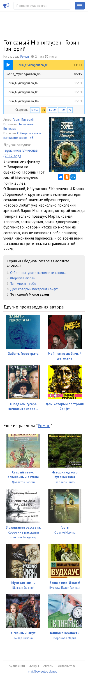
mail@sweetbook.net (42, 671)
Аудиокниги (17, 666)
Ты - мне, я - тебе (23, 283)
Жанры (34, 666)
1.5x (62, 110)
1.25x (52, 110)
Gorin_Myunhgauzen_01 (44, 74)
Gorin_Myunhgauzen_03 (44, 92)
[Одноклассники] (66, 177)
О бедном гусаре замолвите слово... (38, 272)
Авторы (48, 666)
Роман (24, 56)
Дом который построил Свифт (34, 289)
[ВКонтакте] (60, 177)
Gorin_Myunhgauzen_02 (44, 83)
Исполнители (67, 666)
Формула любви (22, 278)
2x (70, 110)
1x (43, 110)
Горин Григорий (23, 120)
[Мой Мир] (73, 177)
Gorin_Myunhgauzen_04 (44, 101)
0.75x (34, 110)
